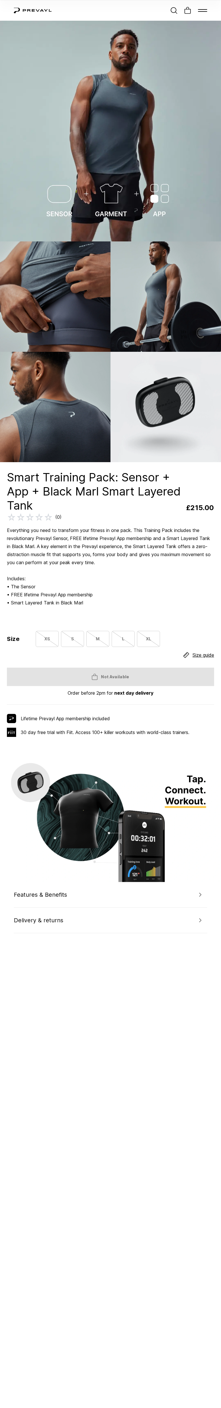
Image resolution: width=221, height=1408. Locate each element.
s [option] (72, 638)
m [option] (98, 638)
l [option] (123, 638)
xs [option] (47, 638)
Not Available (115, 676)
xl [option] (148, 638)
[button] (110, 894)
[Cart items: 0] (187, 10)
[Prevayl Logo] (33, 10)
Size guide (203, 655)
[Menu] (202, 10)
